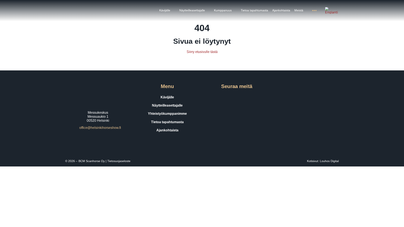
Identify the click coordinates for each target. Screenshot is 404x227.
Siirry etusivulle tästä (202, 52)
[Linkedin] (254, 97)
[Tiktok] (242, 97)
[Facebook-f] (219, 97)
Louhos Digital (329, 161)
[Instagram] (231, 97)
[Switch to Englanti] (331, 10)
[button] (167, 10)
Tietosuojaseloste (118, 161)
